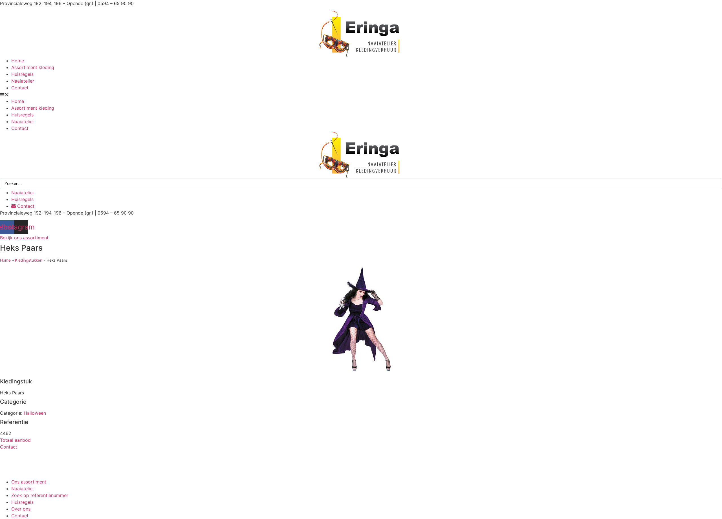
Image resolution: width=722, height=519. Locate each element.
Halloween (35, 413)
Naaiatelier (22, 81)
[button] (361, 94)
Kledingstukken (28, 260)
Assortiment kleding (32, 67)
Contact (19, 87)
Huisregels (22, 74)
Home (17, 60)
